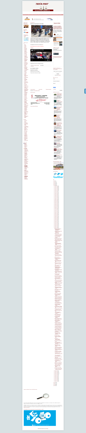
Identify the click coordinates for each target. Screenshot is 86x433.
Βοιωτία (41, 14)
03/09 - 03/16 (56, 371)
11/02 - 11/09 (56, 194)
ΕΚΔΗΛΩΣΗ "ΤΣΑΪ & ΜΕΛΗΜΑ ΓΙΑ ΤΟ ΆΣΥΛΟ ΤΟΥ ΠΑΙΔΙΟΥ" (58, 241)
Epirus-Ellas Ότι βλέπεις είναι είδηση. (26, 166)
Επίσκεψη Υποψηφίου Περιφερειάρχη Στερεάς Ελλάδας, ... (58, 292)
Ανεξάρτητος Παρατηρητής (26, 176)
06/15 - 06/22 (56, 215)
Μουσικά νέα (25, 100)
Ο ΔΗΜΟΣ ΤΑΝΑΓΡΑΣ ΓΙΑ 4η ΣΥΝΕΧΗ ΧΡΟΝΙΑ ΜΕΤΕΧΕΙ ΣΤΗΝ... (58, 272)
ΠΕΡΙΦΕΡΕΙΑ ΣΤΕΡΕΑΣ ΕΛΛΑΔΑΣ (26, 60)
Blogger (47, 428)
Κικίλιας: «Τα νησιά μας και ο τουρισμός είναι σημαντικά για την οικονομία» (26, 150)
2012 (54, 383)
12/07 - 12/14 (56, 189)
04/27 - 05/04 (56, 222)
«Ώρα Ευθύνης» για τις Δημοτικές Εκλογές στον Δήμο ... (58, 353)
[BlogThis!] (41, 65)
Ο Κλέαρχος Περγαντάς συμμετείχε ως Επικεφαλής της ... (58, 285)
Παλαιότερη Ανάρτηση (48, 89)
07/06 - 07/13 (56, 212)
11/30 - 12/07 (56, 190)
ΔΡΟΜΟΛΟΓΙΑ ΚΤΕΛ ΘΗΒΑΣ (30, 14)
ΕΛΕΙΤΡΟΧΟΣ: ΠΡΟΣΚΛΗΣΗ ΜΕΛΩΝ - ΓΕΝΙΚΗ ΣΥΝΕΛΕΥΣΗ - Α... (58, 301)
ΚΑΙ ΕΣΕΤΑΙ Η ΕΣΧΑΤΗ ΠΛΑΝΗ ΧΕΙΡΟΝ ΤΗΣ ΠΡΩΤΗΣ (57, 295)
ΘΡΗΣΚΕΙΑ (25, 64)
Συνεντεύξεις (25, 88)
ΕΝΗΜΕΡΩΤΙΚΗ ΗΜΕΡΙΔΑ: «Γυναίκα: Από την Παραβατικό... (58, 259)
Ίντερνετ (25, 76)
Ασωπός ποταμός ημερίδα (58, 245)
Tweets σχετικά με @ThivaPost (34, 106)
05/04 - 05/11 (56, 221)
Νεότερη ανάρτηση (33, 89)
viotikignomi (25, 134)
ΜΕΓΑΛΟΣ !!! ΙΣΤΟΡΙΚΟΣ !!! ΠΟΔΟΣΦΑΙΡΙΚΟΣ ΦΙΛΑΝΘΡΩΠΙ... (58, 229)
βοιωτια (25, 47)
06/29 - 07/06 (56, 213)
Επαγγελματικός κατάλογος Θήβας (26, 117)
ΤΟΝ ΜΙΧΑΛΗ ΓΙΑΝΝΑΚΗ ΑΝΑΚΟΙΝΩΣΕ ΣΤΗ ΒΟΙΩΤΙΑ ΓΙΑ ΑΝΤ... (58, 288)
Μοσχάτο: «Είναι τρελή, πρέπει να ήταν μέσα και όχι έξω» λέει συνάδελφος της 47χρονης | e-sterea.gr (26, 173)
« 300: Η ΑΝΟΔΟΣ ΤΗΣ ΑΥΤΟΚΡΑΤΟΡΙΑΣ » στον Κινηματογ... (58, 313)
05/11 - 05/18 (56, 220)
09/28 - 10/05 (56, 199)
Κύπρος (25, 71)
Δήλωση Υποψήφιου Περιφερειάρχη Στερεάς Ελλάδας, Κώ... (58, 321)
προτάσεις (25, 97)
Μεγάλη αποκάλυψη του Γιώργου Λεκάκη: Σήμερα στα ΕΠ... (58, 279)
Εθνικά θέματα (26, 63)
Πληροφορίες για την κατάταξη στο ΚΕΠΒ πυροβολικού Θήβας (59, 94)
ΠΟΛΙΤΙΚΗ (25, 48)
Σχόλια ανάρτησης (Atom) (37, 90)
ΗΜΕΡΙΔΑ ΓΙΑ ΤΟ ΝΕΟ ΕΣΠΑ (58, 362)
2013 (54, 382)
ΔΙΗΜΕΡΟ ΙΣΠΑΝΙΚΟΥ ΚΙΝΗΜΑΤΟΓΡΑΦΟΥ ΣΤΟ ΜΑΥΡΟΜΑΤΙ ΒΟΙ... (58, 267)
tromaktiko (25, 148)
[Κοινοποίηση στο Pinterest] (43, 65)
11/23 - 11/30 (56, 191)
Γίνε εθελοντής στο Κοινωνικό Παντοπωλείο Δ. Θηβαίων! (55, 14)
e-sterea (25, 125)
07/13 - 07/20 (56, 211)
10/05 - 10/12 (56, 198)
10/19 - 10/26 (56, 196)
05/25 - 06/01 (56, 218)
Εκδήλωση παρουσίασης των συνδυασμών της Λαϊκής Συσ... (58, 263)
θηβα (33, 66)
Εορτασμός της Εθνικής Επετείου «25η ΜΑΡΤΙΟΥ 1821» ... (58, 337)
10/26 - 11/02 (56, 195)
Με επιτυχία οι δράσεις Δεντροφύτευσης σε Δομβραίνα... (57, 317)
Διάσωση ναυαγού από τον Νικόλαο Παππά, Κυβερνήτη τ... (58, 255)
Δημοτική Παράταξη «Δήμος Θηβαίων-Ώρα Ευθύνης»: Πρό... (58, 261)
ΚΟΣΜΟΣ (25, 53)
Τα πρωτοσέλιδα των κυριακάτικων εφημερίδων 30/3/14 (58, 249)
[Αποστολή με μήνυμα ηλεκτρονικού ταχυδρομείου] (40, 65)
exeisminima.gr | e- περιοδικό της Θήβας (26, 127)
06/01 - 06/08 (56, 217)
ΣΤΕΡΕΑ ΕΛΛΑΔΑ (45, 14)
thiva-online (25, 131)
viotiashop (25, 132)
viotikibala (25, 133)
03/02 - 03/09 (56, 372)
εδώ (42, 44)
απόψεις (25, 46)
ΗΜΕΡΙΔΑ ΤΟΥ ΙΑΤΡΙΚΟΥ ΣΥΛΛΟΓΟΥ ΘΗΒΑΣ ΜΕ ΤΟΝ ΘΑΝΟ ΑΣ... (58, 349)
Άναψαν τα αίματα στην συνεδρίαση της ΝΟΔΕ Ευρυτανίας (58, 333)
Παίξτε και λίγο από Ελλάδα (58, 293)
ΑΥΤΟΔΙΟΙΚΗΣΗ (26, 69)
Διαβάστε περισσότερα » (27, 407)
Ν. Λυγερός (25, 54)
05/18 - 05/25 (56, 219)
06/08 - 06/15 (56, 216)
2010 (54, 385)
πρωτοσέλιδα (26, 81)
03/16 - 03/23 (56, 370)
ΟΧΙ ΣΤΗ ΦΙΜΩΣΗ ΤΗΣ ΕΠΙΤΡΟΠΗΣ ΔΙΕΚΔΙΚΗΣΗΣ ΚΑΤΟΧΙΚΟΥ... (58, 343)
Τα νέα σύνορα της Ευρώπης (58, 275)
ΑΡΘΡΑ (25, 45)
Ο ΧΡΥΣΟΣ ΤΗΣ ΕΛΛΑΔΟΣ (58, 367)
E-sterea (25, 170)
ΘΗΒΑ (38, 14)
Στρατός (25, 78)
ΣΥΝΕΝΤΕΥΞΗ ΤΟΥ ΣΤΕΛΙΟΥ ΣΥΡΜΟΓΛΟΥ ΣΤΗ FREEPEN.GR (58, 232)
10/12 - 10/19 (56, 197)
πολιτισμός (25, 55)
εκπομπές (25, 96)
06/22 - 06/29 (56, 214)
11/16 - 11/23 (56, 192)
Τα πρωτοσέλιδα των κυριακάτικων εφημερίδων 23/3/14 (58, 361)
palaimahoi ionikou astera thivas (26, 129)
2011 (54, 384)
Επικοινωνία (35, 14)
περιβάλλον (25, 70)
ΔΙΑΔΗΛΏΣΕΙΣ (26, 77)
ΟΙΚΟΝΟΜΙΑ (25, 62)
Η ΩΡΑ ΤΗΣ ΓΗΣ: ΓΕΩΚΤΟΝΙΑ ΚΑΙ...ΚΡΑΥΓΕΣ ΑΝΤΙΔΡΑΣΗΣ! (58, 253)
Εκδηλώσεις (25, 52)
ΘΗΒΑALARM (26, 140)
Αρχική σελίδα (25, 14)
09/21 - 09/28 (56, 200)
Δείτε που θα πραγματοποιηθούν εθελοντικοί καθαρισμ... (58, 339)
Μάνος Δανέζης (26, 103)
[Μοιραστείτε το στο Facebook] (42, 65)
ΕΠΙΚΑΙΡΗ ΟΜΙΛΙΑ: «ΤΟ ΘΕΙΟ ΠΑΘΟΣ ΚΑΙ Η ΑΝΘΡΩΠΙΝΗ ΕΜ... (58, 307)
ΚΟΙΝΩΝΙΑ (25, 49)
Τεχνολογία (25, 84)
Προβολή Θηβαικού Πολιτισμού (25, 102)
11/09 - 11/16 (56, 193)
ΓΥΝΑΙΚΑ (25, 72)
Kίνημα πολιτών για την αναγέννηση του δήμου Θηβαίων (58, 345)
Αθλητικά (25, 58)
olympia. (25, 143)
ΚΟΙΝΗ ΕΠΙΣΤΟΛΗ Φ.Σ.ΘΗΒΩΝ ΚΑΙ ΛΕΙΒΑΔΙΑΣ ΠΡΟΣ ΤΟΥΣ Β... (58, 270)
